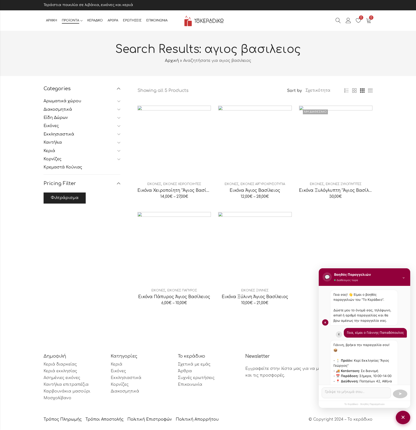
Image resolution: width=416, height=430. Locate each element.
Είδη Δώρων (56, 118)
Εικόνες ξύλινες (254, 290)
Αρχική (172, 60)
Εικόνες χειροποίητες (182, 184)
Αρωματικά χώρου (62, 101)
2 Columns (354, 91)
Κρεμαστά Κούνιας (63, 167)
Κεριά (49, 151)
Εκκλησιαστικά (59, 134)
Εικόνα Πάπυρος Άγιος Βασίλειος (174, 297)
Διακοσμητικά (58, 109)
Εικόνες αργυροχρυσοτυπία (262, 184)
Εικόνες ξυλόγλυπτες (343, 184)
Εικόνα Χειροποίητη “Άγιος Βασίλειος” (178, 190)
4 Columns (370, 91)
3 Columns (362, 91)
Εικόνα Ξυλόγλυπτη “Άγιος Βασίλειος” (339, 190)
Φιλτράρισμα (64, 198)
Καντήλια (53, 142)
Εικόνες (154, 184)
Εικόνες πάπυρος (182, 290)
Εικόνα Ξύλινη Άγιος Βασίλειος (255, 297)
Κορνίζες (52, 159)
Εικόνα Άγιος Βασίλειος (255, 190)
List (346, 91)
